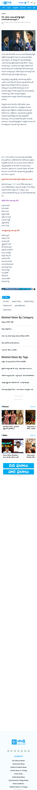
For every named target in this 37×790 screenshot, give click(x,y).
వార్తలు (9, 8)
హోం (3, 8)
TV (31, 3)
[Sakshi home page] (18, 742)
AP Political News (18, 761)
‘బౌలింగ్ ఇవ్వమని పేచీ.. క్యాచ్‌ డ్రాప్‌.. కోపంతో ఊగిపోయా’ (18, 376)
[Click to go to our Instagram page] (18, 750)
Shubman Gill (7, 306)
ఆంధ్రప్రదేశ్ (15, 8)
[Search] (25, 3)
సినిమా (29, 8)
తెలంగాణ (22, 8)
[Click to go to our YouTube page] (22, 750)
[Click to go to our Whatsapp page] (11, 750)
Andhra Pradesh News (18, 767)
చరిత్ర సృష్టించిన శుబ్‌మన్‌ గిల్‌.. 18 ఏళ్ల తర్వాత (18, 383)
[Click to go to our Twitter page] (15, 750)
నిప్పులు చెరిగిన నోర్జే (18, 322)
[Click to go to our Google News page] (28, 750)
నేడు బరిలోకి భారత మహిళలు (18, 343)
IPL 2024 (6, 301)
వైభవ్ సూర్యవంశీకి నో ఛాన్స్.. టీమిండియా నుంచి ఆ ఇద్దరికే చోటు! (18, 369)
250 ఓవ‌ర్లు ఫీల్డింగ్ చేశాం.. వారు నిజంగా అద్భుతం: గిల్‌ (17, 390)
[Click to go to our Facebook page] (8, 750)
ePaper (22, 3)
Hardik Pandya (28, 301)
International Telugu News (18, 781)
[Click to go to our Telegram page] (25, 750)
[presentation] (4, 417)
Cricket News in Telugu (18, 771)
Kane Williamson (20, 306)
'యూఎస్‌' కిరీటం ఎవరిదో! (18, 350)
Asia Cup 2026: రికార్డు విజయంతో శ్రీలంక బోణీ (18, 336)
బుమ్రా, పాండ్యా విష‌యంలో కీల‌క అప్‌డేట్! (18, 362)
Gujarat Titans (16, 301)
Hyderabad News (18, 777)
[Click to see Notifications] (34, 3)
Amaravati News (18, 764)
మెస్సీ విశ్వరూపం (18, 329)
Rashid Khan (7, 310)
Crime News (18, 774)
